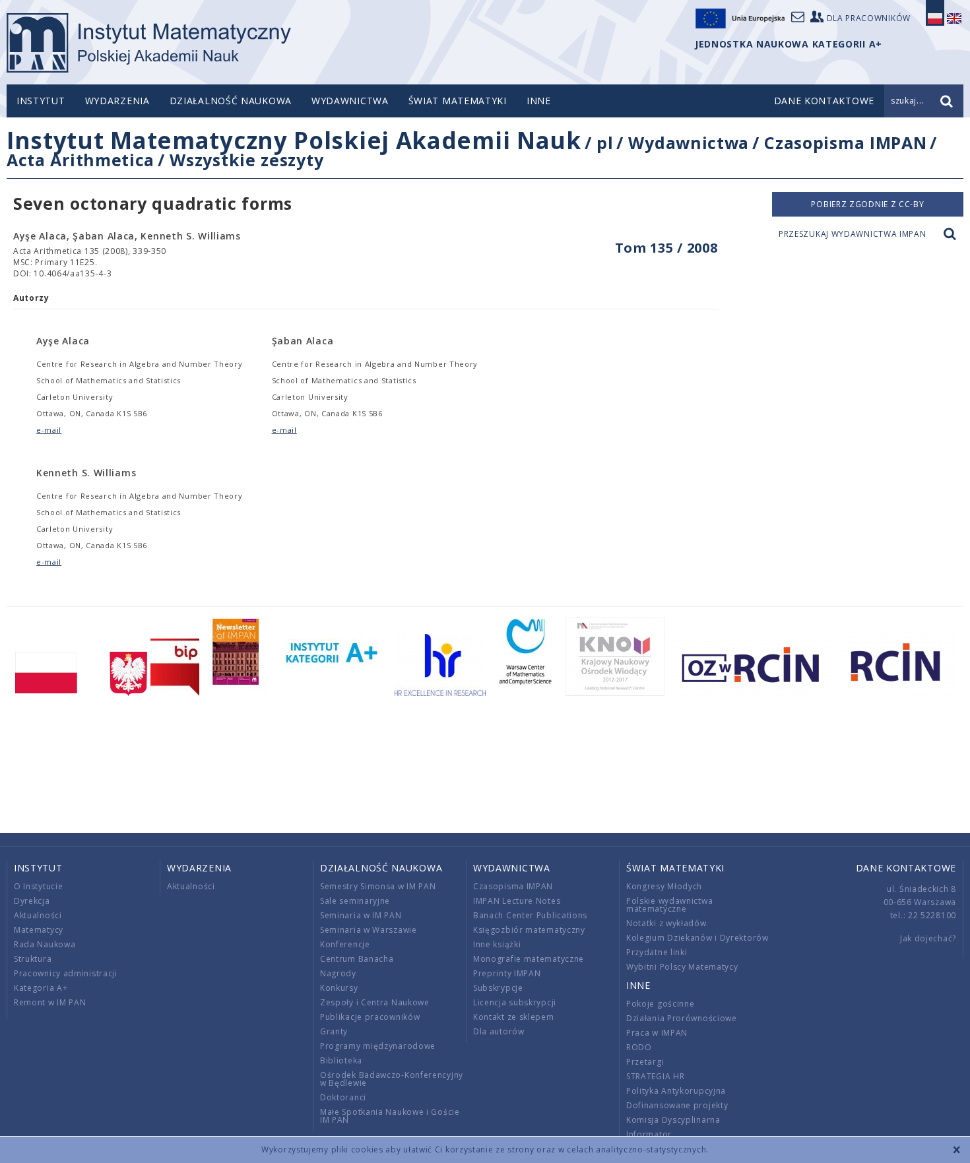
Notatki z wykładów (666, 923)
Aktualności (38, 915)
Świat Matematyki (457, 100)
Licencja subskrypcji (514, 1002)
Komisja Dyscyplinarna (673, 1119)
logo (149, 43)
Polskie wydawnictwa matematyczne (669, 904)
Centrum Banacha (357, 958)
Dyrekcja (32, 900)
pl (605, 142)
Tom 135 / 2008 (666, 248)
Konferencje (345, 944)
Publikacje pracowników (370, 1016)
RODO (639, 1047)
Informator (649, 1134)
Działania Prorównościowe (681, 1018)
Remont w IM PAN (50, 1002)
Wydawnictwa (350, 100)
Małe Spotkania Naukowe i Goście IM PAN (390, 1115)
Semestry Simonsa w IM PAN (378, 886)
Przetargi (645, 1061)
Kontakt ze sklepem (513, 1016)
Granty (334, 1031)
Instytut (40, 100)
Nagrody (338, 973)
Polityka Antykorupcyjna (676, 1090)
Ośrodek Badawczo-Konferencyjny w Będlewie (391, 1078)
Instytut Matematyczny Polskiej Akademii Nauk (294, 140)
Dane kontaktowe (906, 868)
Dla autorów (499, 1031)
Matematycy (38, 929)
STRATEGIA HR (655, 1076)
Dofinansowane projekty (677, 1105)
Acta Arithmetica (80, 159)
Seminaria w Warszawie (368, 929)
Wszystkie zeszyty (246, 159)
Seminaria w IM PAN (361, 915)
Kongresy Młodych (664, 886)
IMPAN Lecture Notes (516, 900)
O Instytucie (38, 886)
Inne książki (497, 944)
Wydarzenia (117, 100)
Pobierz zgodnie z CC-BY (867, 204)
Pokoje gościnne (660, 1003)
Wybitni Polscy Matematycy (682, 966)
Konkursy (339, 987)
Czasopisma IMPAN (845, 142)
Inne (539, 100)
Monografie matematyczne (528, 958)
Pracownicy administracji (65, 973)
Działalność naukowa (231, 100)
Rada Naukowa (44, 944)
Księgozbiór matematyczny (529, 929)
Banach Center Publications (530, 915)
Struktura (32, 958)
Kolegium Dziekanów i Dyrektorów (697, 937)
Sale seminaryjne (355, 900)
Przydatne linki (657, 952)
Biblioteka (341, 1060)
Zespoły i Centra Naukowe (375, 1002)
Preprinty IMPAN (507, 973)
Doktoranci (343, 1097)
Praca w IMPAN (657, 1032)
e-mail (48, 430)
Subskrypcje (498, 987)
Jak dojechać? (928, 938)
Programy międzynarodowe (378, 1046)
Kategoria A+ (40, 987)
